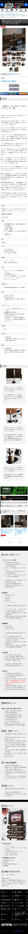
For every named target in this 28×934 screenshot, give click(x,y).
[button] (2, 4)
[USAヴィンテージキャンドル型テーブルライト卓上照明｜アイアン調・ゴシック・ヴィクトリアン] (14, 39)
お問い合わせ (11, 74)
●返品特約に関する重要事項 (9, 81)
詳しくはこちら (9, 756)
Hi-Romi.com (17, 930)
